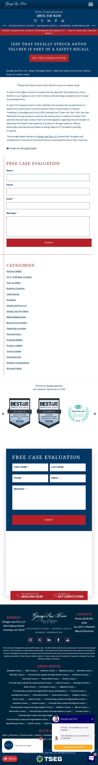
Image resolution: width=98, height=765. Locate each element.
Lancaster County (20, 703)
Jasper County (34, 699)
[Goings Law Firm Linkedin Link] (49, 20)
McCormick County (17, 711)
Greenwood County (60, 695)
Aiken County (30, 671)
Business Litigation (16, 288)
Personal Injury (14, 334)
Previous (3, 414)
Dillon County (29, 687)
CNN (23, 92)
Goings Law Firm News (17, 311)
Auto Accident (14, 282)
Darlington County (81, 683)
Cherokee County (29, 679)
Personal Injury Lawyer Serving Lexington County (31, 707)
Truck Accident (14, 351)
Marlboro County (63, 707)
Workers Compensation (18, 362)
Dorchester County (47, 687)
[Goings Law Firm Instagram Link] (35, 20)
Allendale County (14, 671)
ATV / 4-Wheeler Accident (19, 277)
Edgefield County (67, 687)
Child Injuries (13, 294)
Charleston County (80, 675)
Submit (49, 242)
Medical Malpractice (16, 317)
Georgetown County (20, 695)
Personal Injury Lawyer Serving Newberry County (50, 711)
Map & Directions (84, 631)
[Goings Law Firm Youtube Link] (62, 20)
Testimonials (48, 735)
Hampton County (79, 695)
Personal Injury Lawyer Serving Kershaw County (64, 699)
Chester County (69, 679)
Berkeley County (17, 675)
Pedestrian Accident (16, 328)
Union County (50, 723)
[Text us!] (10, 759)
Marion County (81, 707)
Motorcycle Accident (17, 322)
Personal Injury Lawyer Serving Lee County (67, 703)
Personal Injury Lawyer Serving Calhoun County (48, 675)
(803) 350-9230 (49, 16)
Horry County (18, 699)
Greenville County (40, 695)
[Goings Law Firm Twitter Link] (42, 20)
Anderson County (47, 671)
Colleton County (62, 683)
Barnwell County (84, 671)
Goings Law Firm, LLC (47, 136)
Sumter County (34, 723)
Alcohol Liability (14, 271)
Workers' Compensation (49, 632)
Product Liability (14, 345)
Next (95, 414)
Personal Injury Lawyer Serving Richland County (27, 719)
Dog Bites (11, 300)
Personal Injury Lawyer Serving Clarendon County (30, 683)
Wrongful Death (28, 148)
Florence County (78, 691)
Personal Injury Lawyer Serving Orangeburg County (40, 715)
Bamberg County (66, 671)
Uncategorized (14, 357)
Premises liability (15, 340)
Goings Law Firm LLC (17, 305)
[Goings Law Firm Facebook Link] (56, 20)
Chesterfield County (49, 679)
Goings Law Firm (54, 385)
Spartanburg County (15, 723)
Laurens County (38, 703)
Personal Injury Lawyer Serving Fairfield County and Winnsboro (40, 691)
